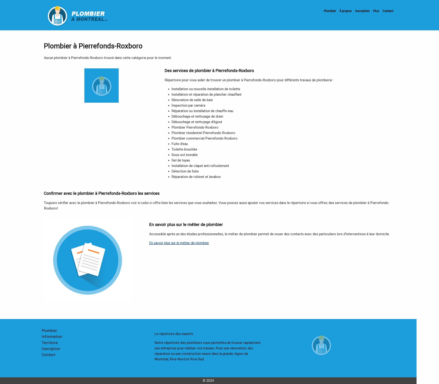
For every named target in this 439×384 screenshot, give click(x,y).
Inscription (362, 11)
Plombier (330, 11)
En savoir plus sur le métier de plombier (179, 243)
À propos (346, 11)
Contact (388, 11)
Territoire (50, 343)
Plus (376, 11)
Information (52, 336)
